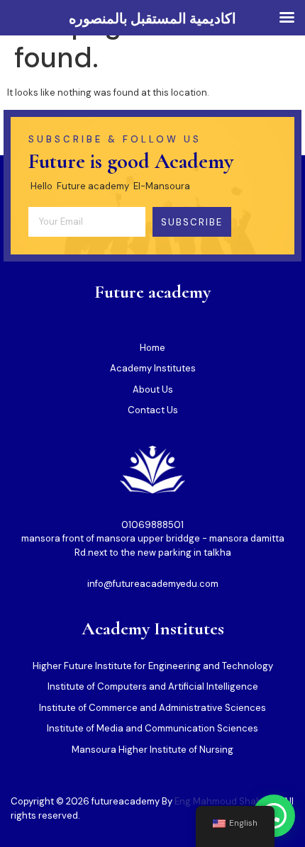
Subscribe (192, 222)
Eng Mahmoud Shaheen (226, 801)
